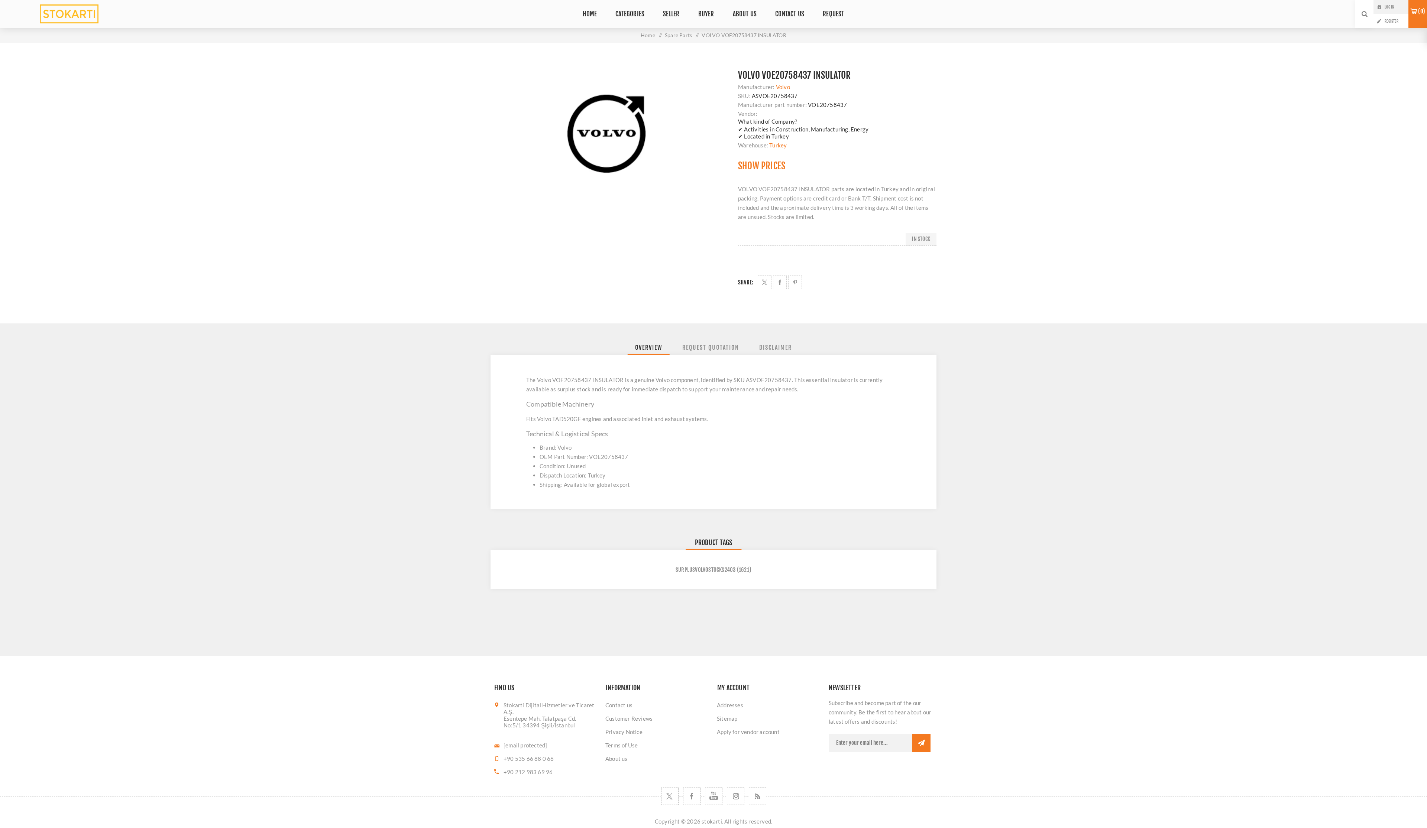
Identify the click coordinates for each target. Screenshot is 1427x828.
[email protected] (525, 745)
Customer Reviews (629, 718)
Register (1391, 21)
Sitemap (727, 718)
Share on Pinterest (795, 282)
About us (616, 758)
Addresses (730, 705)
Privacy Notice (624, 731)
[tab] (649, 347)
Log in (1389, 7)
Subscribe (921, 743)
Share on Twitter (764, 282)
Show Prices (761, 166)
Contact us (618, 705)
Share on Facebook (780, 282)
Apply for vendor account (748, 731)
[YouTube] (713, 796)
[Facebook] (691, 796)
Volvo (783, 87)
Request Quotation (710, 347)
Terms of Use (621, 745)
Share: (745, 282)
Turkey (778, 145)
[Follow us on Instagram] (735, 796)
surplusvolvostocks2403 (705, 569)
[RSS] (757, 796)
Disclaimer (775, 347)
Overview (648, 347)
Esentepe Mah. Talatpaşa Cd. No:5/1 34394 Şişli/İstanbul (540, 721)
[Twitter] (670, 796)
